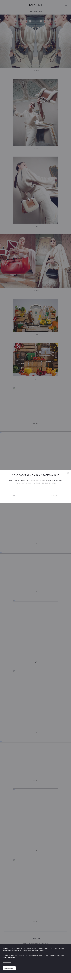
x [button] (69, 946)
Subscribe (54, 495)
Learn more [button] (7, 962)
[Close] (68, 473)
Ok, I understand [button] (9, 968)
